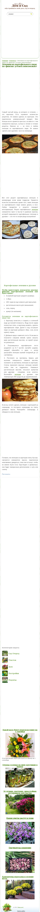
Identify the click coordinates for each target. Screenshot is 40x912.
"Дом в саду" (20, 907)
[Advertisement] (20, 37)
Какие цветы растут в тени (19, 818)
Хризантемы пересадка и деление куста (18, 878)
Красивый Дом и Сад (19, 5)
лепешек (35, 209)
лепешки (18, 374)
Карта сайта (21, 911)
